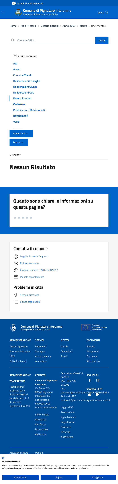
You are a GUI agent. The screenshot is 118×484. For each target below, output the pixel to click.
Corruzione (92, 356)
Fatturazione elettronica (41, 431)
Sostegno (40, 351)
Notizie (64, 346)
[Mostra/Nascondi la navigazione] (3, 12)
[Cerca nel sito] (106, 12)
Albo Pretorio (29, 26)
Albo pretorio (93, 361)
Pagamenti (40, 346)
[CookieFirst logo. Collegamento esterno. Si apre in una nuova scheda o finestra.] (3, 458)
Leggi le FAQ (67, 407)
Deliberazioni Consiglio (26, 81)
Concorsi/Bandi (22, 75)
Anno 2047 (69, 26)
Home (13, 26)
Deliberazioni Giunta (25, 87)
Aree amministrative (20, 351)
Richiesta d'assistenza (67, 434)
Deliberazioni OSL (23, 92)
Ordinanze (19, 104)
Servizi (39, 340)
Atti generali (93, 351)
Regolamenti (20, 116)
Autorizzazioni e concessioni (43, 358)
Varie (16, 122)
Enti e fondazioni (18, 361)
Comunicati (66, 351)
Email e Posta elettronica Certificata (42, 419)
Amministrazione (20, 340)
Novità (65, 340)
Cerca (102, 40)
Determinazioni (50, 26)
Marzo (83, 26)
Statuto (90, 346)
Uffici (12, 356)
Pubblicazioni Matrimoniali (29, 110)
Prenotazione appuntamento (68, 414)
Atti (15, 63)
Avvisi (16, 69)
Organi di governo (19, 346)
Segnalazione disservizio (68, 424)
